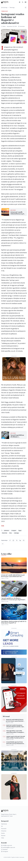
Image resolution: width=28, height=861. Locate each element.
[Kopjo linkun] (2, 543)
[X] (16, 540)
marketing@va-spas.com (9, 847)
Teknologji (11, 7)
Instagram (5, 851)
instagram (14, 530)
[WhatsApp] (13, 540)
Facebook (5, 849)
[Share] (25, 7)
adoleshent (6, 530)
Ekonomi (3, 835)
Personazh (3, 828)
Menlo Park (4, 533)
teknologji (16, 533)
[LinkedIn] (20, 540)
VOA (2, 526)
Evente (3, 833)
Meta (10, 533)
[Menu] (25, 2)
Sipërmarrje (4, 824)
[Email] (23, 540)
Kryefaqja (5, 7)
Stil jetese (3, 831)
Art (2, 826)
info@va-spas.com (7, 845)
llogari (20, 530)
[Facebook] (10, 540)
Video (2, 838)
